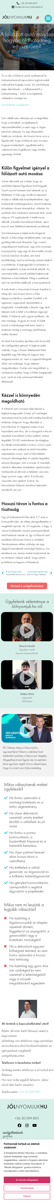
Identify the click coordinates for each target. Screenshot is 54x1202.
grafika (7, 1136)
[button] (48, 18)
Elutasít (27, 1196)
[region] (27, 1170)
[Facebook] (19, 1125)
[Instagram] (27, 1125)
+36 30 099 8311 (30, 1092)
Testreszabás (27, 1188)
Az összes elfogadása (27, 1180)
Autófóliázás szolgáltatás (15, 105)
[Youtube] (34, 1125)
